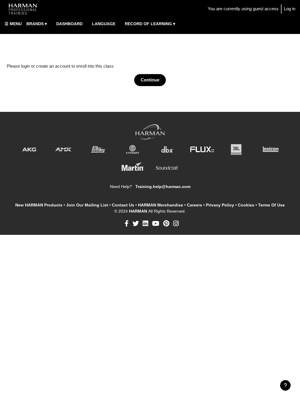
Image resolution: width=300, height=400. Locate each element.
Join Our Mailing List (87, 205)
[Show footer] (285, 385)
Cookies (246, 205)
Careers (194, 205)
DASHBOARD (69, 23)
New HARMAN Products (38, 205)
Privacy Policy (220, 205)
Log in (289, 8)
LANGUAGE (103, 23)
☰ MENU (13, 23)
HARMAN (138, 211)
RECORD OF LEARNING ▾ (150, 23)
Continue (150, 79)
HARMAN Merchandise (160, 205)
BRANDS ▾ (36, 23)
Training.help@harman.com (162, 186)
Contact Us (123, 205)
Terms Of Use (271, 205)
